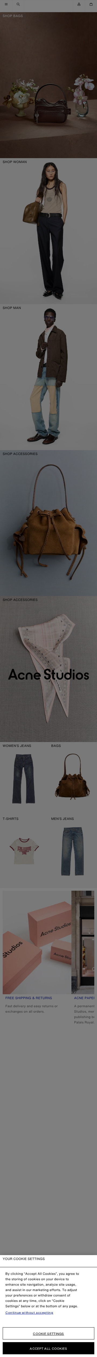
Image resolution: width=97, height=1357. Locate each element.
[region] (48, 1306)
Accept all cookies (48, 1348)
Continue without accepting (29, 1313)
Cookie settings (48, 1333)
